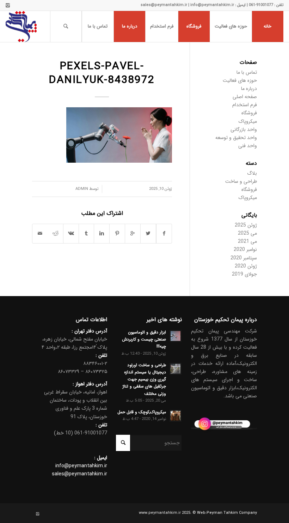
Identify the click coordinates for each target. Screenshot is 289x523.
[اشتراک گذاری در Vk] (71, 233)
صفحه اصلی (245, 97)
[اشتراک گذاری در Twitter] (148, 233)
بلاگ (252, 173)
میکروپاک (248, 121)
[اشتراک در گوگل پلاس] (132, 233)
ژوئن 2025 (246, 225)
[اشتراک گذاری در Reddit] (55, 233)
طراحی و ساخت (241, 181)
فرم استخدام (244, 105)
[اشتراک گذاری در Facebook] (164, 233)
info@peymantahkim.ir (81, 466)
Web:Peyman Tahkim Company (227, 513)
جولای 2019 (244, 274)
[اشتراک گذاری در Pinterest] (117, 233)
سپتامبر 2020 (243, 258)
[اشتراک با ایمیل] (40, 233)
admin (81, 189)
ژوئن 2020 (246, 266)
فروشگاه (249, 113)
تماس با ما (246, 72)
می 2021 (247, 241)
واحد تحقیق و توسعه (236, 138)
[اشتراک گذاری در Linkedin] (101, 233)
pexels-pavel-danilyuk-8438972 (102, 73)
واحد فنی (247, 146)
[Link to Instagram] (7, 5)
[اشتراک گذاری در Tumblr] (86, 233)
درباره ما (249, 88)
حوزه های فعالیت (240, 80)
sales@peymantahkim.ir (79, 474)
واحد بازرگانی (243, 129)
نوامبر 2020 (245, 249)
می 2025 (247, 233)
